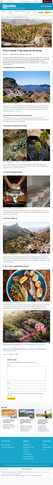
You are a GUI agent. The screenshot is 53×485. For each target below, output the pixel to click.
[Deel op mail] (16, 354)
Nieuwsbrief (41, 12)
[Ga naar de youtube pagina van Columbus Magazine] (48, 6)
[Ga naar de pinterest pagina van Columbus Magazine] (46, 6)
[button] (47, 1)
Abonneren (47, 12)
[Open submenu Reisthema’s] (25, 12)
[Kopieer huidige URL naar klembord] (19, 354)
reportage (22, 344)
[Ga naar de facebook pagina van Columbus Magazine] (41, 6)
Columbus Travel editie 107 (39, 344)
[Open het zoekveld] (51, 12)
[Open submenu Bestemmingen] (7, 12)
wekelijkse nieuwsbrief (10, 350)
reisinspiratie (10, 348)
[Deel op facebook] (10, 354)
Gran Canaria (26, 57)
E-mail (8, 388)
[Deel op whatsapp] (12, 354)
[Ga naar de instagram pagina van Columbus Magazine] (44, 6)
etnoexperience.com (18, 111)
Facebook (27, 348)
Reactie (9, 365)
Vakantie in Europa (8, 17)
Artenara (17, 118)
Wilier (46, 260)
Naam (8, 382)
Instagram (34, 348)
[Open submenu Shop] (37, 12)
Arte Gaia (11, 213)
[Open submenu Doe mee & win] (33, 12)
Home (2, 17)
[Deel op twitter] (14, 354)
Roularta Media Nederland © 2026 (26, 468)
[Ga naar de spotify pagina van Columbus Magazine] (50, 6)
